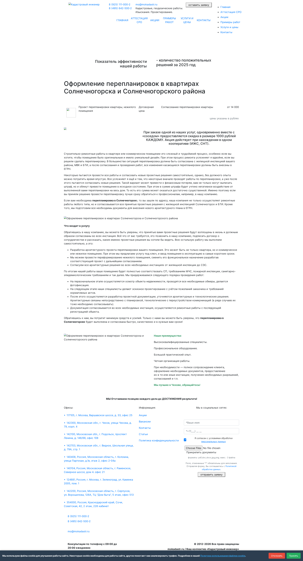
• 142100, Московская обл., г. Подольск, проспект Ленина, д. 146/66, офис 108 (95, 436)
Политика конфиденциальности (159, 440)
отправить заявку (211, 474)
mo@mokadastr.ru (146, 4)
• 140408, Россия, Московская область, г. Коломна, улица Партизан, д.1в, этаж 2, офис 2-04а (96, 458)
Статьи (143, 434)
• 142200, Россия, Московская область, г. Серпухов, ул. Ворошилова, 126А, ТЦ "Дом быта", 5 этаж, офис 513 (99, 492)
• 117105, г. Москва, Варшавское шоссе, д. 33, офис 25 (98, 415)
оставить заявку (198, 4)
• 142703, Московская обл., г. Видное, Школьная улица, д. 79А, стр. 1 (99, 447)
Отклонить (276, 555)
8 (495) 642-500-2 (120, 8)
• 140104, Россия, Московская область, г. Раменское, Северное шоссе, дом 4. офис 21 (97, 470)
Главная (122, 20)
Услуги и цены (187, 20)
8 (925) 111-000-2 (119, 4)
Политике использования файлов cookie (222, 555)
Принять (293, 555)
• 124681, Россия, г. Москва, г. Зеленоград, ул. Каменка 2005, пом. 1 (98, 481)
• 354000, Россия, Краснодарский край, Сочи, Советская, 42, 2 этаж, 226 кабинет (93, 504)
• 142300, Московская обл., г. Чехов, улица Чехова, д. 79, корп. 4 (98, 424)
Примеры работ (169, 20)
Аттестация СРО (139, 20)
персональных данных (213, 441)
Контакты (204, 20)
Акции (154, 20)
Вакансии (145, 421)
